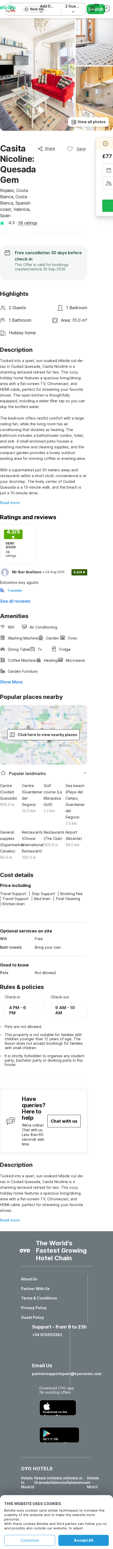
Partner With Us (35, 1289)
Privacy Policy (34, 1308)
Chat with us (64, 1121)
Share (50, 148)
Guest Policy (32, 1317)
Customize (29, 1540)
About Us (29, 1279)
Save (81, 148)
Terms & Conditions (39, 1298)
